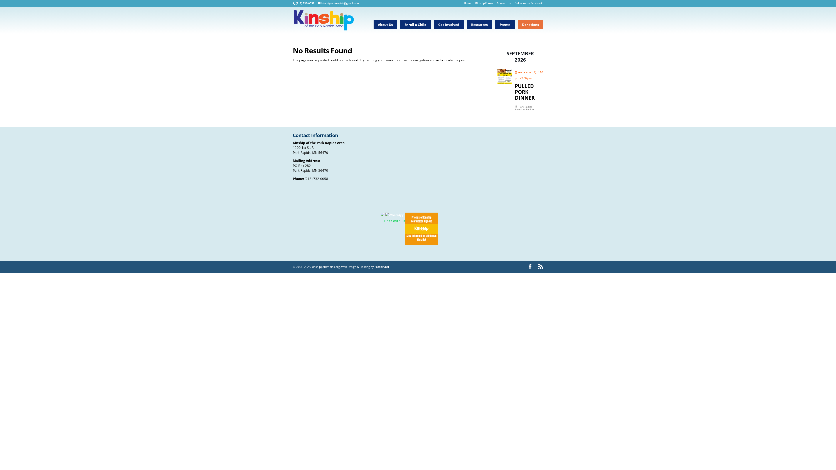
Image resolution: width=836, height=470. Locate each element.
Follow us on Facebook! (529, 3)
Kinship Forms (484, 3)
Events (504, 24)
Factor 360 (381, 267)
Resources (479, 24)
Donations (530, 24)
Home (467, 3)
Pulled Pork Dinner (525, 92)
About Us (385, 24)
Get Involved (448, 24)
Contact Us (504, 3)
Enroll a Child (415, 24)
